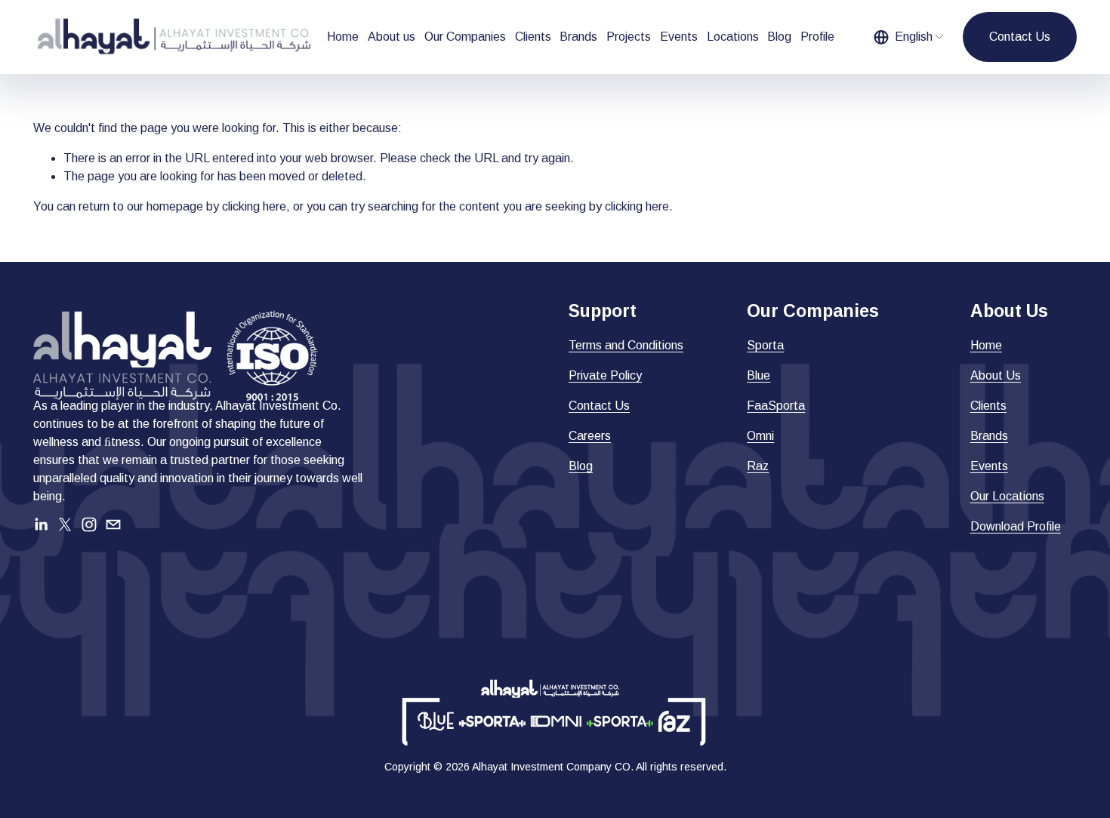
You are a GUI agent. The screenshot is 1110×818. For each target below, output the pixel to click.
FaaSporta (776, 405)
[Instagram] (89, 524)
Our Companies (465, 36)
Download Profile (1015, 526)
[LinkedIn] (40, 524)
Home (343, 36)
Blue (758, 375)
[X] (64, 524)
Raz (758, 466)
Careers (590, 435)
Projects (628, 36)
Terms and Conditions (626, 345)
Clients (533, 36)
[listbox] (910, 37)
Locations (733, 36)
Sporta (765, 345)
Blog (779, 36)
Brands (578, 36)
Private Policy (605, 375)
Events (679, 36)
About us (391, 36)
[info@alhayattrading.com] (113, 524)
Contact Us (1019, 36)
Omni (760, 435)
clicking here (254, 206)
